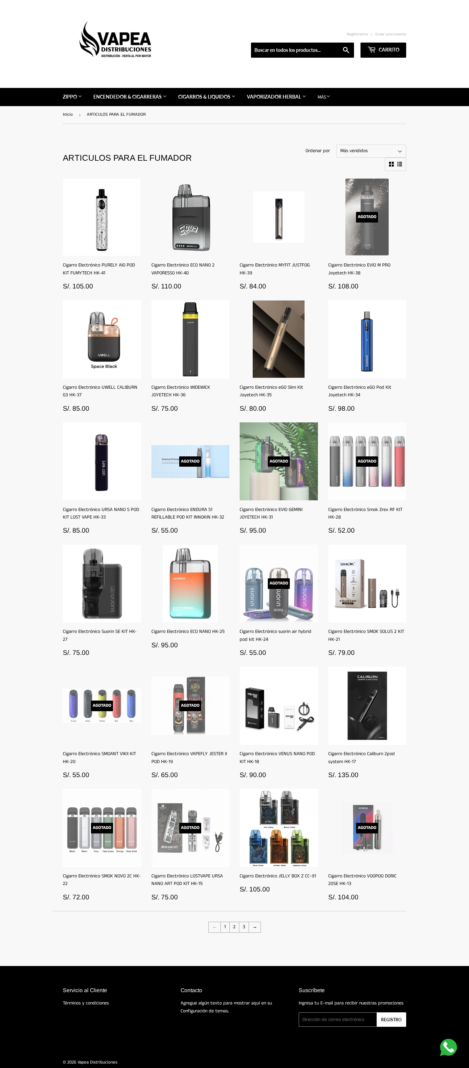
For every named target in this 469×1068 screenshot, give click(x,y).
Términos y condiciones (86, 1003)
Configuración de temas (204, 1011)
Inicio (68, 114)
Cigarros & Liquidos (204, 97)
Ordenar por (318, 150)
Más (322, 97)
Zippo (70, 97)
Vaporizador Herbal (274, 97)
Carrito (388, 50)
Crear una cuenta (390, 34)
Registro (391, 1019)
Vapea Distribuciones (97, 1062)
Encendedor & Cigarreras (128, 97)
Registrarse (357, 34)
